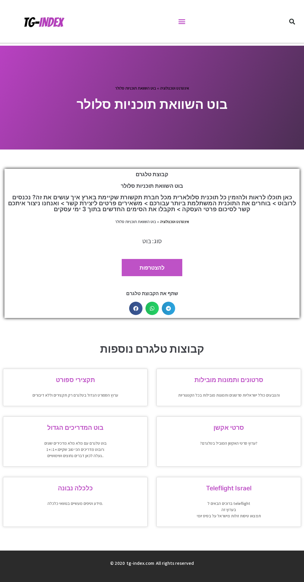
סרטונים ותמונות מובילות (228, 380)
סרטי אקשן (228, 427)
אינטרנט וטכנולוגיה (174, 88)
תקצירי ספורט (75, 380)
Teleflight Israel (228, 488)
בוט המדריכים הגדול (75, 427)
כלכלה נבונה (75, 488)
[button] (182, 21)
